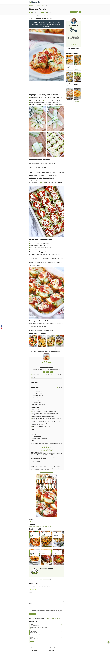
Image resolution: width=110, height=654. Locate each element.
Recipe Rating (31, 587)
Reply (62, 624)
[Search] (80, 2)
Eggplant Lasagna (44, 533)
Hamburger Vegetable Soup (33, 534)
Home (30, 5)
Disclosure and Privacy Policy (54, 647)
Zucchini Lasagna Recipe (32, 552)
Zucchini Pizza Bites (76, 66)
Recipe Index (51, 650)
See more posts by (43, 570)
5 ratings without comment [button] (45, 579)
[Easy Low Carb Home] (34, 2)
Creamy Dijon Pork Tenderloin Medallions (77, 84)
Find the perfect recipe (74, 48)
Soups (32, 536)
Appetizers (76, 69)
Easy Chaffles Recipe (76, 100)
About (67, 647)
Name (30, 603)
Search (80, 51)
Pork (75, 85)
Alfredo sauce (60, 169)
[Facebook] (74, 45)
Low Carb (45, 526)
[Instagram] (72, 45)
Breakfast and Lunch (69, 69)
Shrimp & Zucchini (50, 347)
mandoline (43, 100)
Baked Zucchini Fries (41, 347)
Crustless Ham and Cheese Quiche (69, 67)
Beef (42, 5)
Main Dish (39, 5)
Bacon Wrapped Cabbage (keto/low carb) (69, 100)
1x (57, 387)
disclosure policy (46, 15)
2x (59, 387)
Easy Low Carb (38, 379)
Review (47, 371)
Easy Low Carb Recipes (34, 5)
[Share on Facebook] (30, 522)
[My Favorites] (78, 2)
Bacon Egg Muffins (68, 83)
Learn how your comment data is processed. (53, 618)
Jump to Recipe (73, 12)
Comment (31, 592)
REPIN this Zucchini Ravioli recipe (46, 472)
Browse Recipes (34, 650)
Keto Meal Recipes (41, 526)
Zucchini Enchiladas (33, 347)
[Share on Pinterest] (77, 12)
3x (61, 387)
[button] (41, 12)
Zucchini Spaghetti (59, 347)
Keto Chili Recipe (56, 551)
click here (50, 450)
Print (51, 371)
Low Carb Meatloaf (44, 551)
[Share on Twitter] (32, 522)
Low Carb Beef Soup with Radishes (57, 534)
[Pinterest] (75, 45)
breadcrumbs (42, 182)
